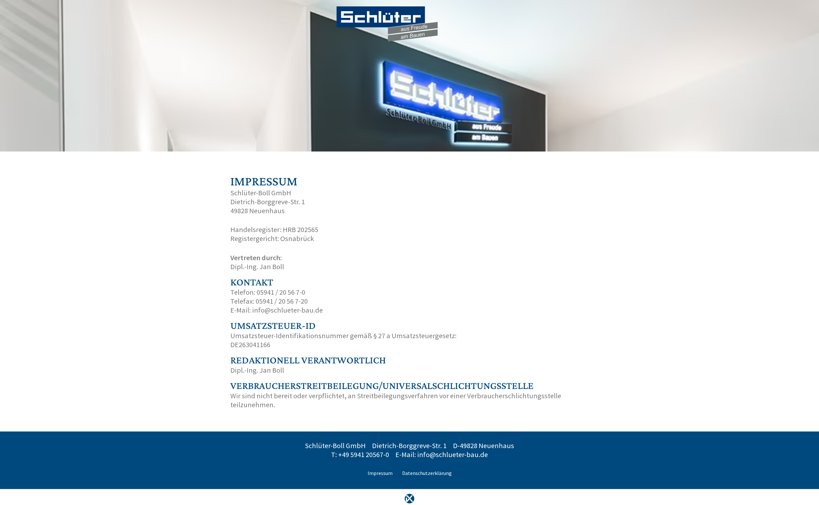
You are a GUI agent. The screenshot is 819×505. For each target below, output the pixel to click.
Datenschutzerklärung (427, 473)
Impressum (380, 473)
